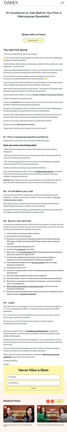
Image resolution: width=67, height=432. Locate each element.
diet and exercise (38, 262)
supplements (21, 249)
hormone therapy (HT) (28, 252)
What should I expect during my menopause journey (25, 286)
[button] (62, 3)
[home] (10, 3)
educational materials (28, 294)
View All (59, 401)
